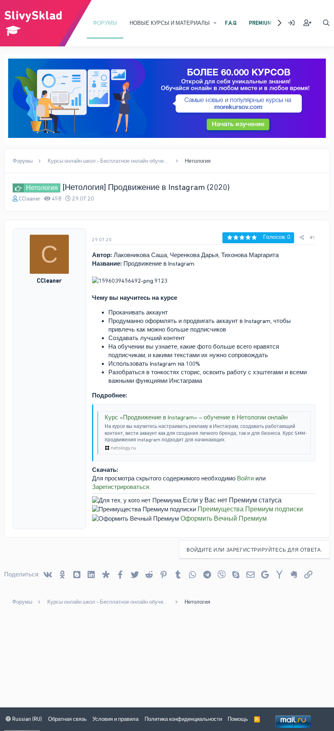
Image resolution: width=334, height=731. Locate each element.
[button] (215, 23)
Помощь (238, 719)
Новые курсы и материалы (170, 23)
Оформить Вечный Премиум (223, 518)
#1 (312, 237)
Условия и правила (115, 719)
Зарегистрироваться (120, 487)
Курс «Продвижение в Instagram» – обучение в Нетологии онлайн (196, 417)
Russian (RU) (26, 719)
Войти (245, 478)
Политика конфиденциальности (183, 719)
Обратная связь (67, 719)
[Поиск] (326, 23)
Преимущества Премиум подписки (250, 509)
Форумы (105, 23)
